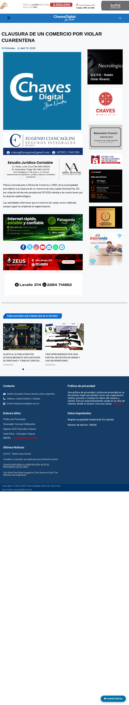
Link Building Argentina (25, 437)
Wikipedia (118, 403)
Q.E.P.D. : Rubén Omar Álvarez (17, 453)
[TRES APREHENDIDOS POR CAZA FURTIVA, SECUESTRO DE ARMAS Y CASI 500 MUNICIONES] (64, 336)
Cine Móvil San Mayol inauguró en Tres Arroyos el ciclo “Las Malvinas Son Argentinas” (30, 473)
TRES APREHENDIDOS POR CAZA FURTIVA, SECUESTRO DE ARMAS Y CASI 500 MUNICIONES (62, 357)
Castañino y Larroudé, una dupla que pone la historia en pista (30, 459)
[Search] (120, 18)
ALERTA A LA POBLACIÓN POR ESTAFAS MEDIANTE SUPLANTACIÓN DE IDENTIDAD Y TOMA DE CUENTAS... (22, 357)
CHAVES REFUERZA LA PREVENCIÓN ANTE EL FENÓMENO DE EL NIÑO (26, 465)
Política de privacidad (81, 386)
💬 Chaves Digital (113, 698)
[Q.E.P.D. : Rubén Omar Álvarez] (105, 66)
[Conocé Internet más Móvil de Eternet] (105, 186)
